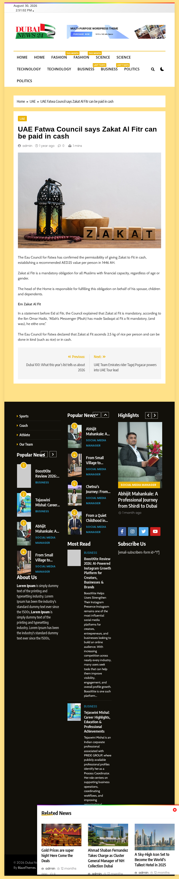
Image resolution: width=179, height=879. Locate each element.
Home (22, 57)
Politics (131, 69)
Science (103, 57)
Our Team (26, 444)
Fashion (60, 56)
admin (27, 146)
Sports (23, 416)
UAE (22, 118)
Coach (23, 425)
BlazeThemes (27, 868)
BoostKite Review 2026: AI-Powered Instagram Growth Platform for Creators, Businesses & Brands (97, 572)
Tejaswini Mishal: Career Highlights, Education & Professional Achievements (97, 721)
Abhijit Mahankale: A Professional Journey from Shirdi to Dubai (118, 499)
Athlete (24, 435)
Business (87, 67)
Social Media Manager (119, 485)
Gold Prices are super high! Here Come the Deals (57, 855)
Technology (29, 69)
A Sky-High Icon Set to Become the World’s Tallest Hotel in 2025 (152, 859)
